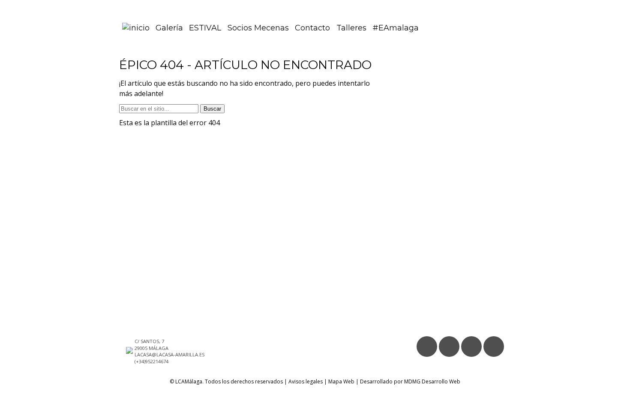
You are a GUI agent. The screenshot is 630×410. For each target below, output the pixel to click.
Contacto (312, 28)
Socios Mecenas (258, 28)
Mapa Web (341, 381)
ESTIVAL (205, 28)
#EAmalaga (395, 28)
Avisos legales (305, 381)
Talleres (351, 28)
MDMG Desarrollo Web (432, 381)
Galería (169, 28)
